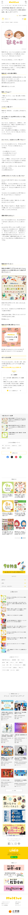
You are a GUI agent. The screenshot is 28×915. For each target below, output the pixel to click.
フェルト (22, 659)
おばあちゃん (14, 445)
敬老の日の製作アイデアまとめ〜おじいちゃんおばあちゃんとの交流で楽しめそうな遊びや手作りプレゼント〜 (17, 420)
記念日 (8, 448)
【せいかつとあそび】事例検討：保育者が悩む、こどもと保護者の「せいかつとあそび (21, 759)
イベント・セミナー (7, 586)
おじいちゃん (7, 445)
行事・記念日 (15, 5)
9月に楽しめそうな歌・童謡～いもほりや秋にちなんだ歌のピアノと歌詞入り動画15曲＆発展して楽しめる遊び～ (17, 603)
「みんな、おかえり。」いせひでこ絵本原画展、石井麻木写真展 (7, 735)
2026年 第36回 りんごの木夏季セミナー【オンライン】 (21, 781)
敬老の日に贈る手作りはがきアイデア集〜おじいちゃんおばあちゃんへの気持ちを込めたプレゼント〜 (17, 427)
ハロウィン (12, 662)
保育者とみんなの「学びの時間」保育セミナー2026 (21, 713)
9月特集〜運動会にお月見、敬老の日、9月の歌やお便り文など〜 (17, 433)
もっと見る (14, 790)
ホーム (3, 5)
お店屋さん (15, 667)
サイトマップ (18, 905)
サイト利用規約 (5, 905)
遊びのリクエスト (5, 903)
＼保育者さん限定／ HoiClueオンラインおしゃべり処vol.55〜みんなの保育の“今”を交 (7, 713)
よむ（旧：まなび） (8, 5)
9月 (3, 445)
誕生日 (17, 670)
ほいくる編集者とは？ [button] (13, 390)
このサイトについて (6, 902)
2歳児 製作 (14, 659)
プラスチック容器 (5, 670)
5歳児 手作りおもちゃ (6, 659)
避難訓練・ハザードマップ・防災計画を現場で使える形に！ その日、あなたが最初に (7, 759)
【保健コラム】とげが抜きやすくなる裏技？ (15, 615)
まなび (20, 445)
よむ (3, 583)
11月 (16, 662)
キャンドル (13, 670)
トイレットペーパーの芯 (6, 667)
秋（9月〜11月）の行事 (22, 5)
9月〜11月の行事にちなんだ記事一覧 (12, 367)
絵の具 (3, 662)
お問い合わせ (18, 902)
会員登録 (17, 903)
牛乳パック (21, 667)
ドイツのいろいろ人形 (5, 780)
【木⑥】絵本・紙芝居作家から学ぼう (21, 735)
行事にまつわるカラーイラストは (12, 349)
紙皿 (7, 662)
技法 (18, 659)
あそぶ (3, 579)
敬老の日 (4, 448)
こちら (19, 351)
